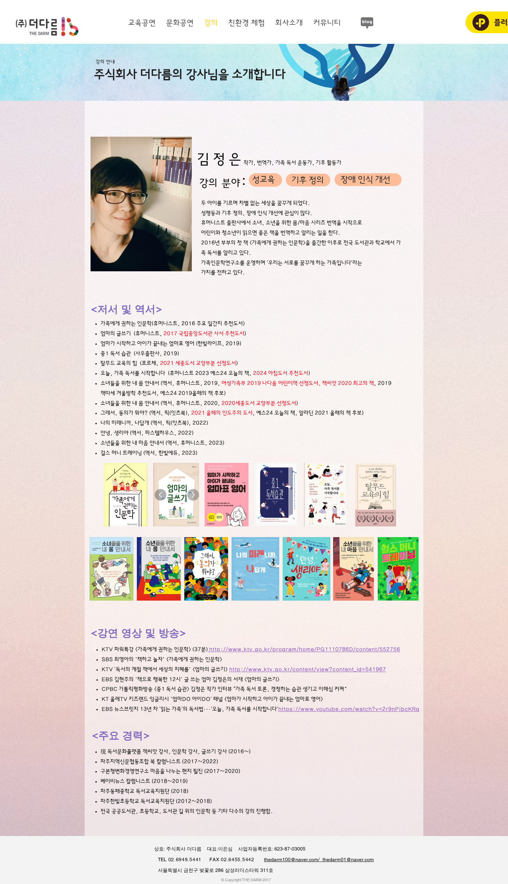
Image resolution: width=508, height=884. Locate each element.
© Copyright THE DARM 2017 (246, 879)
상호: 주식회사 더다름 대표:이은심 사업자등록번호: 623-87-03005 (226, 849)
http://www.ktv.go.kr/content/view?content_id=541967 (307, 669)
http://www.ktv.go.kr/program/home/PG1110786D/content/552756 (304, 649)
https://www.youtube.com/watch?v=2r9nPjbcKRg (349, 709)
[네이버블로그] (367, 23)
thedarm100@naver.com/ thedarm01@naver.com (319, 859)
